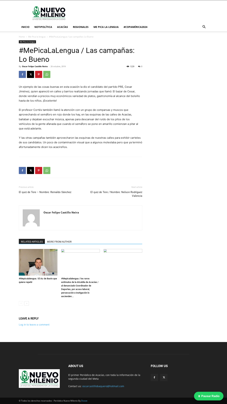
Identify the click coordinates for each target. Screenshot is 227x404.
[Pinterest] (38, 74)
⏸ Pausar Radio (209, 396)
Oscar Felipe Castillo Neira (35, 66)
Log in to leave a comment (34, 324)
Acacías (62, 27)
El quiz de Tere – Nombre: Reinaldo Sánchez (45, 192)
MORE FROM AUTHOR (59, 241)
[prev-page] (21, 303)
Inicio (25, 27)
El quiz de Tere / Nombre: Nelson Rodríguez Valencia (116, 194)
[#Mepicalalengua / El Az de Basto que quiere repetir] (38, 262)
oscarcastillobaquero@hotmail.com (103, 386)
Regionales (80, 27)
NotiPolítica (43, 27)
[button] (204, 27)
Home (22, 36)
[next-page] (26, 303)
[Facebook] (22, 74)
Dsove (84, 400)
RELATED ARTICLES (32, 241)
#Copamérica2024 (135, 27)
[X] (30, 74)
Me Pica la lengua (106, 27)
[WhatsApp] (46, 74)
